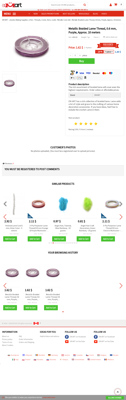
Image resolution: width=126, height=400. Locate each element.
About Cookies (7, 345)
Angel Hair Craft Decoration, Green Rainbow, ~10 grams (87, 228)
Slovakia (40, 359)
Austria (67, 355)
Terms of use (7, 342)
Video (104, 13)
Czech (91, 355)
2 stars (81, 123)
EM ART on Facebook (78, 337)
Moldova (111, 359)
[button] (49, 242)
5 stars (96, 123)
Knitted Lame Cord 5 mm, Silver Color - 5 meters (14, 228)
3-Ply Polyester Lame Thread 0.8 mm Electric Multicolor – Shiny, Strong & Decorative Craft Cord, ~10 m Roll (112, 228)
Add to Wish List (111, 37)
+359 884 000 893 (80, 10)
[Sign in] (111, 5)
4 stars (91, 123)
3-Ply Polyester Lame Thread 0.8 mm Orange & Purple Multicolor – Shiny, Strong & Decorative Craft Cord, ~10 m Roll (38, 228)
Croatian (79, 355)
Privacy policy (7, 339)
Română (42, 355)
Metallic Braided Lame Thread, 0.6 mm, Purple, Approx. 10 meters (12, 297)
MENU (7, 13)
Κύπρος (65, 359)
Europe (115, 355)
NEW (36, 13)
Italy (17, 359)
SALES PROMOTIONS (50, 13)
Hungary (103, 355)
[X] (3, 397)
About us (5, 336)
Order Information (26, 339)
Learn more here (49, 397)
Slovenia (53, 359)
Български (15, 355)
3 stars (85, 123)
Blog (95, 13)
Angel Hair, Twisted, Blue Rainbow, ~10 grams (63, 228)
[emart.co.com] (12, 4)
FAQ (20, 336)
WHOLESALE (84, 13)
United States (96, 359)
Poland (27, 359)
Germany (54, 355)
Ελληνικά (29, 355)
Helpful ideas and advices (49, 336)
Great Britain (79, 359)
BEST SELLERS (69, 13)
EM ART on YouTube (77, 341)
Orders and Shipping (26, 342)
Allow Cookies (114, 398)
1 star (76, 123)
